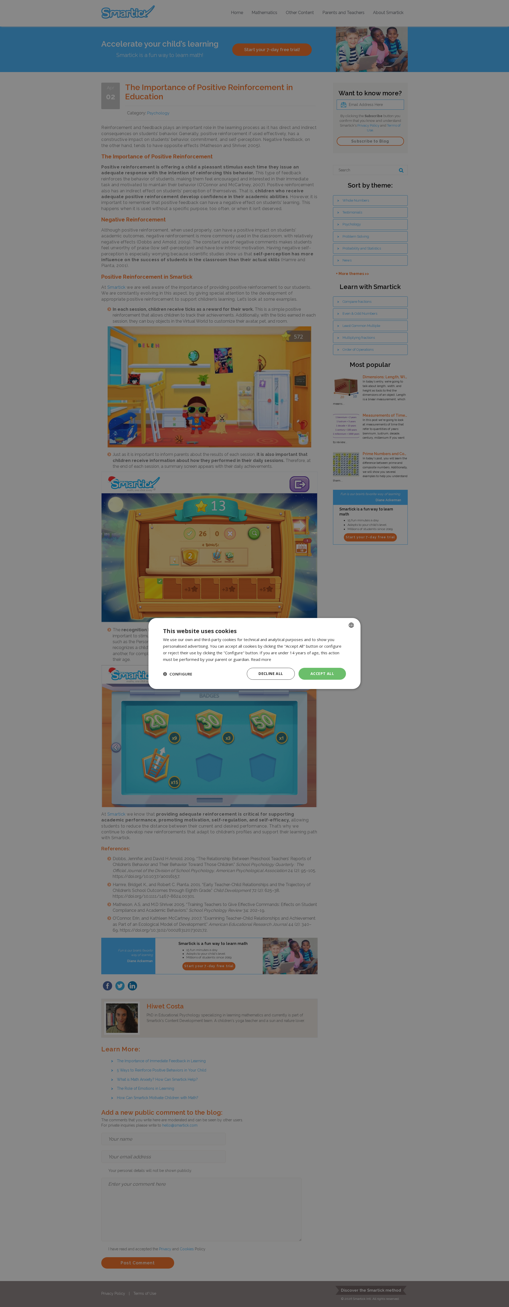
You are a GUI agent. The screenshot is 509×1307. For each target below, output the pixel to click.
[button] (177, 674)
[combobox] (351, 625)
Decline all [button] (270, 673)
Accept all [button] (322, 673)
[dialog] (254, 653)
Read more (261, 659)
